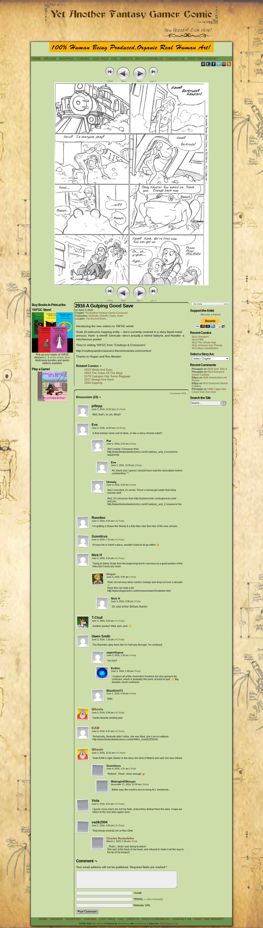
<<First (110, 81)
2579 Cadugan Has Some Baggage (107, 376)
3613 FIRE (198, 339)
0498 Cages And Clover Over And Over (209, 390)
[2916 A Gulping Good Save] (131, 284)
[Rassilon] (83, 522)
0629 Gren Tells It (217, 369)
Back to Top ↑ (173, 923)
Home (36, 58)
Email (223, 63)
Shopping (66, 58)
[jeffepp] (83, 410)
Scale (120, 315)
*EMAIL (148, 899)
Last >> (153, 81)
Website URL (142, 905)
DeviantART (203, 63)
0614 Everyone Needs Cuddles (208, 373)
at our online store (60, 357)
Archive (50, 58)
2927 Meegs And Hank (99, 379)
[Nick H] (83, 559)
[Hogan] (97, 584)
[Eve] (83, 429)
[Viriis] (83, 805)
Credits (126, 58)
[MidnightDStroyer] (102, 786)
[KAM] (83, 738)
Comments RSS (178, 393)
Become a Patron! (211, 314)
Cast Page (100, 58)
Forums (83, 58)
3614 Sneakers (200, 336)
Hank (113, 315)
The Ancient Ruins (96, 318)
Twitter (218, 63)
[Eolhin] (102, 673)
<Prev (123, 81)
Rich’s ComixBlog (149, 58)
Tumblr (208, 63)
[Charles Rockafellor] (97, 848)
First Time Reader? (202, 58)
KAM (95, 728)
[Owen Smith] (83, 641)
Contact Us (175, 58)
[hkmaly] (97, 486)
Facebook (213, 63)
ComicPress (140, 923)
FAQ (114, 58)
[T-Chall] (83, 622)
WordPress (123, 923)
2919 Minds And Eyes (98, 369)
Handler (104, 315)
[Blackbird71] (97, 695)
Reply (123, 409)
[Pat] (97, 445)
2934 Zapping (93, 382)
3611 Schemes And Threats (207, 345)
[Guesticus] (83, 541)
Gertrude (93, 315)
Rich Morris (98, 923)
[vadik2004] (83, 827)
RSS (229, 63)
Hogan (111, 574)
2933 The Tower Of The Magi (103, 373)
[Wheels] (83, 719)
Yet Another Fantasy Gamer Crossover (106, 313)
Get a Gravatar (155, 899)
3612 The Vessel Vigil (204, 342)
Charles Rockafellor (120, 838)
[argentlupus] (97, 657)
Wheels (97, 709)
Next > (140, 81)
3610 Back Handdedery (205, 348)
